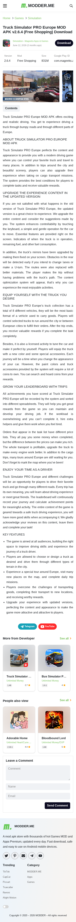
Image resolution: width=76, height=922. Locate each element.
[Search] (71, 5)
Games (31, 882)
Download (64, 42)
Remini (6, 892)
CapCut (6, 877)
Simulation (18, 41)
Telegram (29, 626)
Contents (11, 108)
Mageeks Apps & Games (36, 41)
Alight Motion (9, 897)
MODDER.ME (34, 871)
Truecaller (8, 887)
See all (64, 638)
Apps (30, 877)
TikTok (6, 871)
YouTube (49, 626)
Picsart (6, 882)
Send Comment (57, 805)
